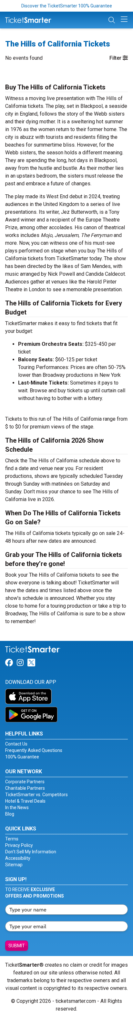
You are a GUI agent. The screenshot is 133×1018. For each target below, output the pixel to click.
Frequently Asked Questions (33, 750)
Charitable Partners (25, 788)
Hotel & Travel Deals (25, 801)
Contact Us (16, 743)
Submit (16, 945)
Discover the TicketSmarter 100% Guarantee (66, 5)
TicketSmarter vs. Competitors (36, 794)
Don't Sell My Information (30, 851)
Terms (11, 838)
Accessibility (17, 858)
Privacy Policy (19, 845)
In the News (17, 807)
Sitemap (14, 864)
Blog (9, 814)
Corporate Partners (25, 781)
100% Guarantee (22, 756)
